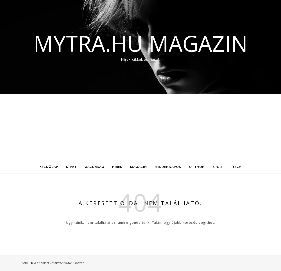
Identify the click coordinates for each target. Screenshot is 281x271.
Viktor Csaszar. (74, 263)
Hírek (117, 166)
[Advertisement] (140, 127)
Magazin (138, 166)
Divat (71, 166)
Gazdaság (94, 166)
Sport (218, 166)
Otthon (197, 166)
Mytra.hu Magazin (141, 43)
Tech (236, 166)
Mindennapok (168, 166)
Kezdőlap (49, 166)
